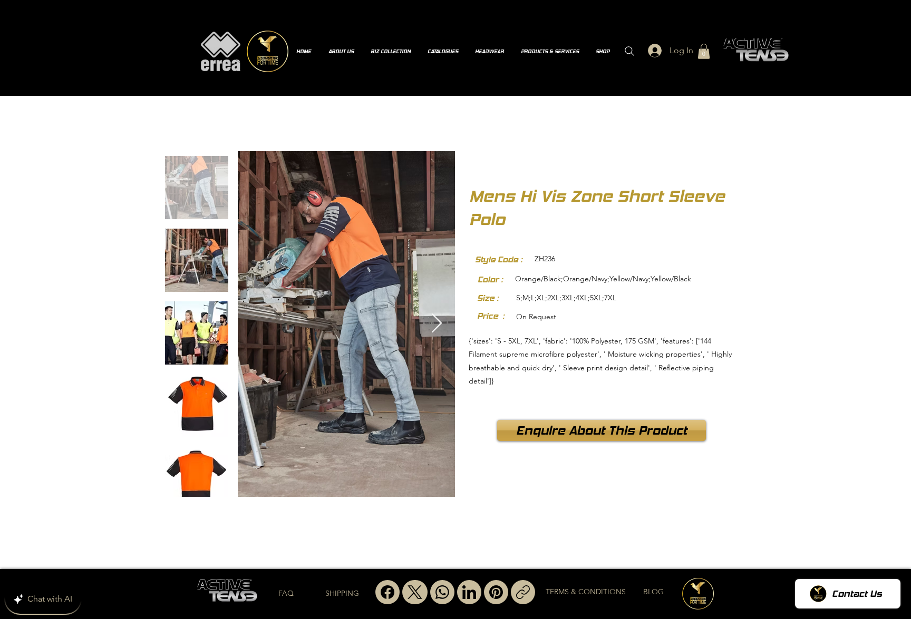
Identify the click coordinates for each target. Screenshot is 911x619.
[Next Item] (437, 323)
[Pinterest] (496, 592)
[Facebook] (387, 592)
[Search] (629, 51)
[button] (703, 51)
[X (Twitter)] (415, 592)
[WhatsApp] (442, 592)
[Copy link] (523, 592)
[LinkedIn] (469, 592)
